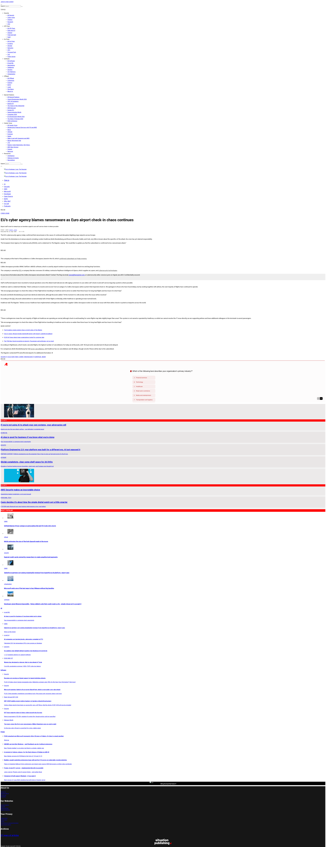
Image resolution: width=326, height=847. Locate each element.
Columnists (10, 80)
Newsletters (11, 160)
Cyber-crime (11, 17)
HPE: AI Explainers (13, 101)
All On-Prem (11, 41)
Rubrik (9, 136)
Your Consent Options (6, 824)
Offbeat (6, 76)
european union (40, 357)
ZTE (8, 143)
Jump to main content (7, 2)
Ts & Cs (2, 821)
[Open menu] (1, 4)
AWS (5, 189)
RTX (20, 270)
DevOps (9, 69)
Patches (9, 19)
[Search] (21, 6)
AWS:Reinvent (11, 108)
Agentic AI (10, 103)
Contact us (3, 791)
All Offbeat (10, 78)
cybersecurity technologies (108, 270)
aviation (10, 357)
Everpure (10, 134)
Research (10, 22)
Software (7, 59)
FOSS (3, 732)
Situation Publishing (5, 809)
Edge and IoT (11, 30)
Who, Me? (7, 201)
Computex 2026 (12, 114)
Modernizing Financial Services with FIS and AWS (22, 127)
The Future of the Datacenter (15, 106)
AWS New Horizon (12, 147)
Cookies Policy (4, 818)
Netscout (10, 151)
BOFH (9, 85)
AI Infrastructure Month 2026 (16, 116)
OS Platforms (11, 72)
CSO (8, 24)
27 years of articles (10, 835)
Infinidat (9, 132)
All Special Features (13, 97)
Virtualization (11, 74)
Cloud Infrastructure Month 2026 (17, 99)
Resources (7, 153)
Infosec (3, 670)
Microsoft (7, 191)
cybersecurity (29, 357)
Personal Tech (11, 52)
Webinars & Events (13, 158)
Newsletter (3, 796)
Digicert (9, 149)
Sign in (6, 180)
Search (3, 6)
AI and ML (10, 63)
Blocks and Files (4, 808)
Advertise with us (5, 793)
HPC (8, 50)
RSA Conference (12, 121)
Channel (9, 33)
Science (9, 82)
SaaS (9, 37)
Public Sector (11, 56)
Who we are (3, 795)
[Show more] (1, 279)
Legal (9, 87)
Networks (10, 48)
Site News (10, 89)
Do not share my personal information (9, 823)
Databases (10, 67)
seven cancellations (37, 349)
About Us (10, 91)
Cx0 (8, 54)
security (4, 357)
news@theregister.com (77, 275)
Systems (10, 43)
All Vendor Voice (12, 125)
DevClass (3, 806)
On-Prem (6, 39)
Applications (11, 65)
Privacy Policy (4, 819)
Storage (9, 46)
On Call (6, 204)
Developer (7, 194)
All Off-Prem (11, 28)
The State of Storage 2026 (15, 119)
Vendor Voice (8, 123)
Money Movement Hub (14, 140)
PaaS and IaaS (11, 35)
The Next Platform (5, 805)
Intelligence (10, 156)
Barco (9, 130)
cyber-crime (18, 357)
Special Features (9, 95)
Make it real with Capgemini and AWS (18, 138)
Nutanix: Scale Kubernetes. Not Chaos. (18, 145)
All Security (10, 15)
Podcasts (7, 206)
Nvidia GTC (10, 110)
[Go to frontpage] (15, 169)
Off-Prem (7, 26)
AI (4, 184)
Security (6, 13)
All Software (11, 61)
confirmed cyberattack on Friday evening (73, 258)
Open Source (8, 196)
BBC (13, 299)
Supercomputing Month (14, 112)
